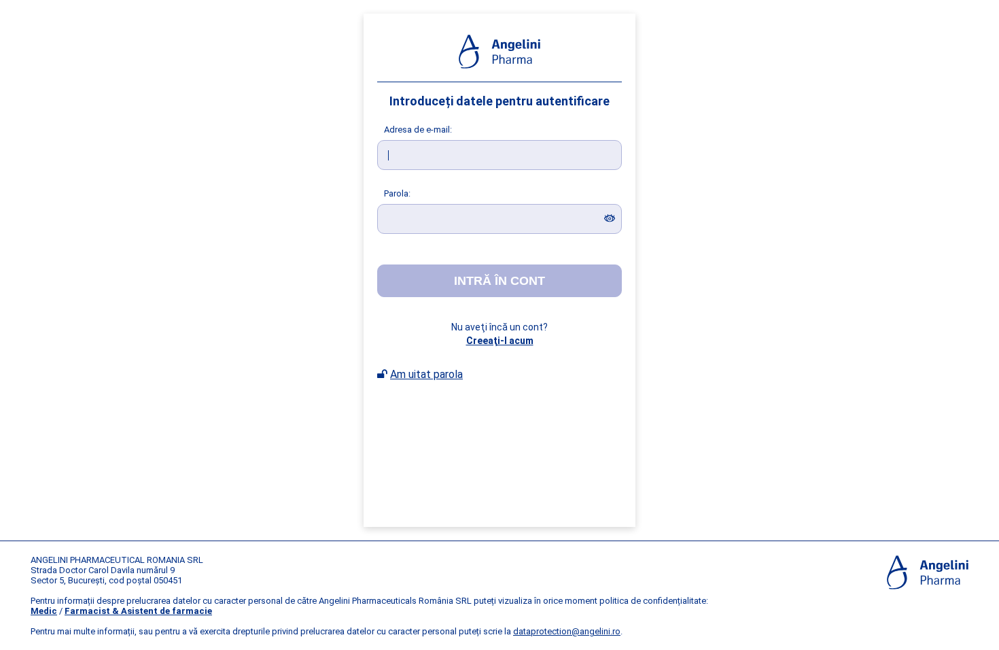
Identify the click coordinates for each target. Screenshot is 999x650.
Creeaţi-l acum (499, 340)
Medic (44, 611)
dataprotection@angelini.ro (566, 631)
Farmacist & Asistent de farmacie (138, 611)
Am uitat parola (426, 374)
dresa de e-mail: (418, 129)
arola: (397, 193)
